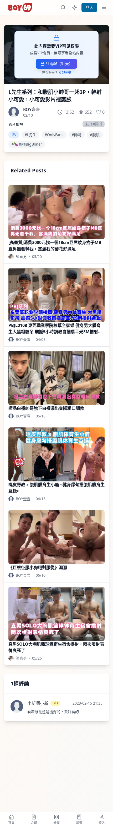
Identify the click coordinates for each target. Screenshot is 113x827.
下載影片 (96, 124)
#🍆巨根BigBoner (27, 144)
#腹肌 (95, 134)
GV (14, 134)
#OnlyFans (54, 134)
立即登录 (65, 73)
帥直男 (21, 256)
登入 (89, 7)
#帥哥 (76, 134)
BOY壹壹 (31, 109)
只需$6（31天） (59, 63)
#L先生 (30, 134)
